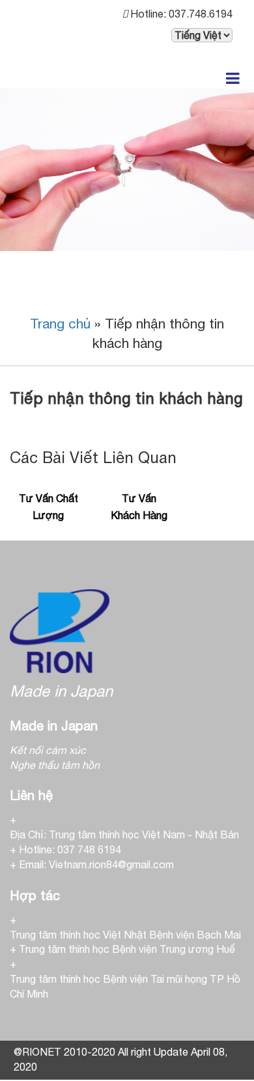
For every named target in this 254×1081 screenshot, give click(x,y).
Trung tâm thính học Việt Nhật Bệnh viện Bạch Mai (125, 935)
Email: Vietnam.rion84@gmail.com (96, 864)
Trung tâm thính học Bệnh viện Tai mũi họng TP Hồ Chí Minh (125, 986)
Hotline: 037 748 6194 (70, 849)
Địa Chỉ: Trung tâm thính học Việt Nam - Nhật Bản (124, 834)
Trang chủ (60, 323)
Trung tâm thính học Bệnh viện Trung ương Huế (127, 949)
